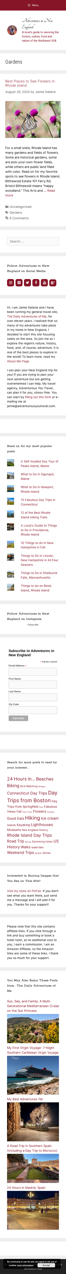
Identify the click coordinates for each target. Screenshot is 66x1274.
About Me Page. (18, 361)
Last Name (15, 691)
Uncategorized (21, 207)
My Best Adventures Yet (25, 1099)
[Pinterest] (19, 282)
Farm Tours (27, 812)
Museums (14, 830)
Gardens (16, 212)
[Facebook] (35, 282)
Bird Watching (28, 786)
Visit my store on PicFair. (24, 891)
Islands (11, 825)
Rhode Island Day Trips (29, 835)
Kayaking (23, 825)
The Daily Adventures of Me (26, 316)
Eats (41, 807)
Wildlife (38, 853)
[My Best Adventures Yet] (33, 1140)
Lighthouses (42, 824)
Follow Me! (33, 624)
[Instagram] (10, 282)
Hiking (32, 818)
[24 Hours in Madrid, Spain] (33, 1228)
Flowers (39, 811)
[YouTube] (44, 282)
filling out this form (38, 397)
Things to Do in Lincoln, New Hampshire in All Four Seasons (39, 560)
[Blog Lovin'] (52, 282)
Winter (47, 853)
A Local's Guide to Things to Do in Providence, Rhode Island (39, 530)
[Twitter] (27, 282)
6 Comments (19, 218)
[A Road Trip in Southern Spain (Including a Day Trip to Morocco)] (33, 1182)
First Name (15, 678)
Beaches (45, 779)
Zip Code (14, 704)
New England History (35, 830)
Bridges (41, 786)
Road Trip (15, 841)
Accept (46, 1265)
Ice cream (50, 818)
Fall (19, 811)
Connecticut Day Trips (27, 793)
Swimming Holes (42, 841)
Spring (28, 842)
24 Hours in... (21, 779)
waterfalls (37, 847)
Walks (25, 847)
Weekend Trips (20, 852)
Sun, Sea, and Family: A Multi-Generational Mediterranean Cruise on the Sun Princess (33, 1006)
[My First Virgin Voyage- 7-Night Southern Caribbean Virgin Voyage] (33, 1093)
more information (25, 1265)
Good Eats (15, 818)
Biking (13, 785)
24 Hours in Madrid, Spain (26, 1187)
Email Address (18, 665)
